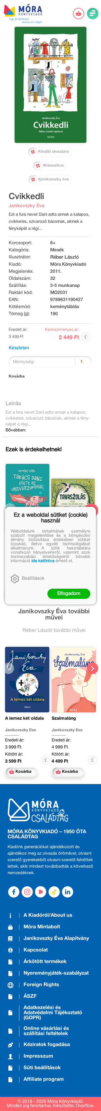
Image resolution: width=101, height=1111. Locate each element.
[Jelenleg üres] (78, 13)
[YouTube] (40, 892)
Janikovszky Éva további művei (54, 615)
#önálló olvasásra (53, 152)
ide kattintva (42, 561)
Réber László (64, 257)
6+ (53, 243)
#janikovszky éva (53, 179)
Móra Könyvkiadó (68, 265)
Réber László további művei (54, 630)
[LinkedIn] (67, 892)
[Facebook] (13, 892)
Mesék (57, 250)
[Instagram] (27, 892)
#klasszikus (53, 165)
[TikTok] (54, 892)
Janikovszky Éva (26, 206)
